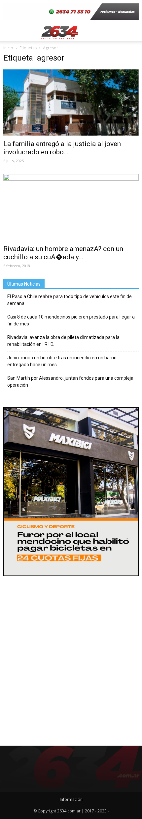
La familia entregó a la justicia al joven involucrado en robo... (62, 148)
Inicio (8, 48)
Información (71, 799)
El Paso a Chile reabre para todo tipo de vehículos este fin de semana (69, 300)
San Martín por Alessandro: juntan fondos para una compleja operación (70, 381)
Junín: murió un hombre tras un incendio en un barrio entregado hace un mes (62, 361)
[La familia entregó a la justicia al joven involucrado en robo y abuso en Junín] (71, 102)
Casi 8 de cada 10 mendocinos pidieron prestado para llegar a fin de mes (71, 320)
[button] (133, 32)
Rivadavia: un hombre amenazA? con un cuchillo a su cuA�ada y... (63, 253)
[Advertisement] (71, 654)
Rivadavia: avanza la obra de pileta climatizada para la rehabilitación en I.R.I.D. (63, 341)
